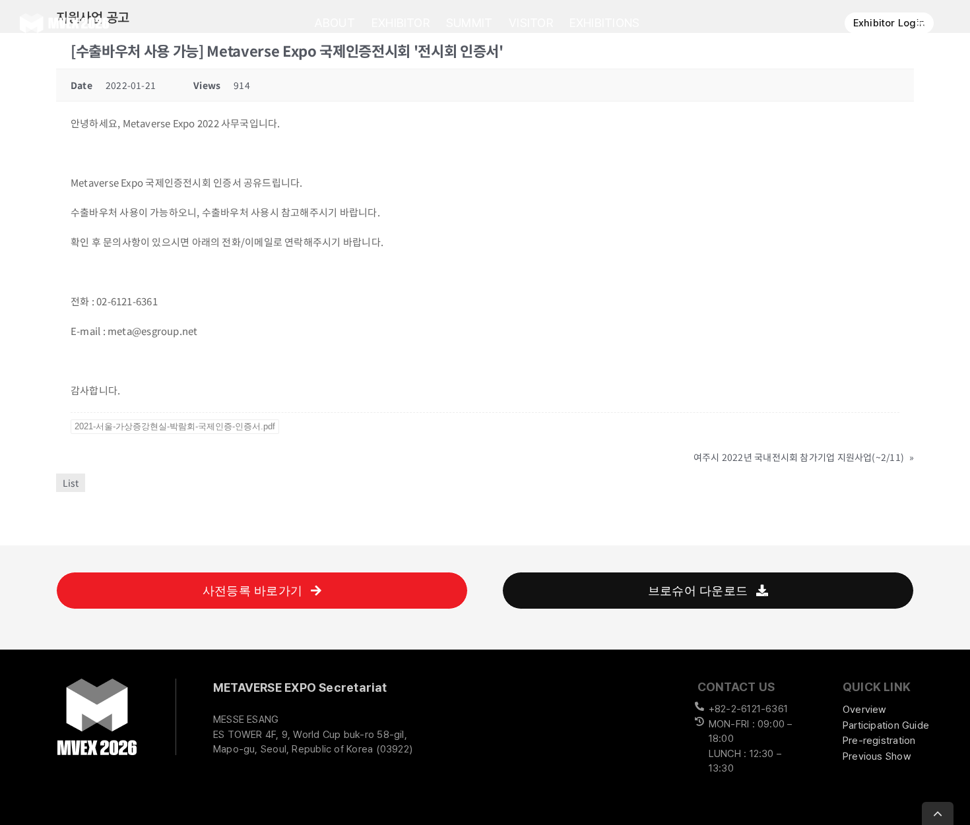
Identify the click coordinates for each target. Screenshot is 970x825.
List (71, 482)
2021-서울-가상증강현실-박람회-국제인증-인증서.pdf (175, 426)
